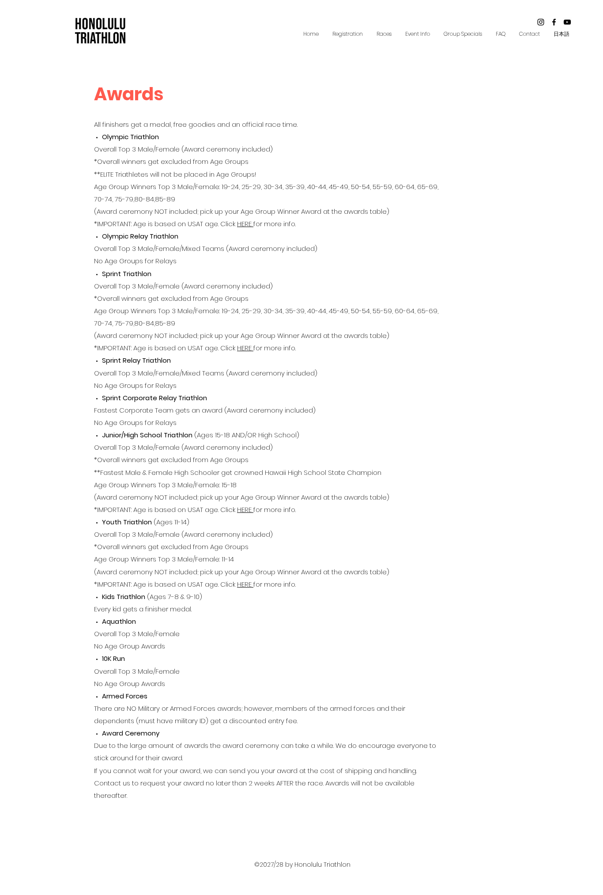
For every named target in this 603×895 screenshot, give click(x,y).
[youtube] (567, 22)
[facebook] (554, 22)
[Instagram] (540, 22)
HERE (245, 223)
